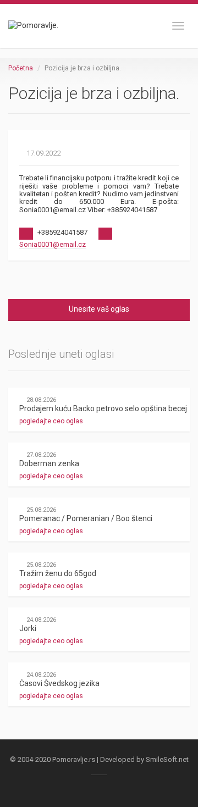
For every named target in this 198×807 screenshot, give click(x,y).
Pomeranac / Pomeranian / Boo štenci (85, 518)
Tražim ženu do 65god (57, 573)
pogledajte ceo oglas (52, 421)
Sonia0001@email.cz (52, 244)
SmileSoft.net (167, 759)
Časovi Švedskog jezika (59, 683)
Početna (20, 68)
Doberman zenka (49, 463)
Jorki (27, 628)
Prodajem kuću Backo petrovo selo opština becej (103, 408)
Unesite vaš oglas (99, 309)
